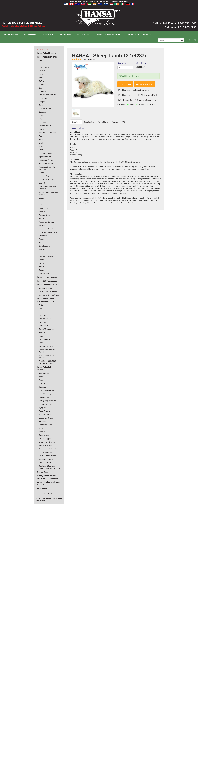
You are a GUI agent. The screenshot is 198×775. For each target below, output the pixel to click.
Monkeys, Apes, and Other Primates (48, 193)
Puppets (99, 34)
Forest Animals (44, 411)
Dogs (41, 115)
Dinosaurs (42, 112)
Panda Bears (43, 208)
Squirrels (42, 249)
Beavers (42, 71)
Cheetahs (42, 91)
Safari (41, 343)
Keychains (42, 421)
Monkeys (42, 428)
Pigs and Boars (44, 215)
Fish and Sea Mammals (47, 132)
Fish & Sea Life (44, 339)
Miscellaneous (44, 273)
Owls (40, 205)
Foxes (41, 139)
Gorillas (41, 150)
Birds (41, 77)
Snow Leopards (44, 246)
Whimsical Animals (45, 445)
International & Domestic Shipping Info (140, 100)
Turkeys (42, 253)
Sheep (41, 239)
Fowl (40, 136)
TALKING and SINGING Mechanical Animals (47, 362)
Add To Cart (125, 84)
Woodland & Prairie (46, 346)
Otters (41, 201)
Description (76, 122)
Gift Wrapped (144, 90)
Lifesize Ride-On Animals (48, 291)
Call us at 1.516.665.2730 (180, 27)
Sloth (41, 242)
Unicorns (42, 260)
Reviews (115, 122)
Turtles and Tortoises (46, 256)
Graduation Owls (45, 414)
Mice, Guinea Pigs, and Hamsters (47, 187)
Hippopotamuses (45, 156)
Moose (41, 198)
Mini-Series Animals (46, 459)
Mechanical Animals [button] (10, 34)
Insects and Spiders (46, 163)
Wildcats (42, 263)
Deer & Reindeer (45, 319)
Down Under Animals (46, 390)
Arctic (41, 305)
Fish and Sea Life (45, 404)
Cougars (42, 101)
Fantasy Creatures (45, 126)
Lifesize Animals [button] (65, 34)
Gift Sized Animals (45, 452)
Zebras (41, 270)
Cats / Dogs (43, 315)
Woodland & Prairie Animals (49, 449)
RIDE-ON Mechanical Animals (46, 356)
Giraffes (41, 143)
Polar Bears (43, 218)
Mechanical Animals (46, 425)
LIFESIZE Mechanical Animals (47, 350)
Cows (41, 105)
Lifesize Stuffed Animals (47, 456)
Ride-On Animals (45, 462)
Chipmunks (43, 98)
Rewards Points (150, 94)
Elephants (42, 122)
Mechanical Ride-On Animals (49, 295)
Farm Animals (44, 397)
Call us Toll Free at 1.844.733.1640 (174, 23)
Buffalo (41, 81)
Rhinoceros (43, 235)
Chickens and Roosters (47, 95)
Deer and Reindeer (46, 108)
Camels (41, 84)
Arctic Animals (44, 373)
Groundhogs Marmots (47, 153)
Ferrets (41, 129)
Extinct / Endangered (46, 329)
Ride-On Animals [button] (83, 34)
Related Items (103, 122)
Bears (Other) (44, 67)
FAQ (123, 122)
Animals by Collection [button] (113, 34)
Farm (41, 336)
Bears (41, 312)
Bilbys (41, 74)
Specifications (89, 122)
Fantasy (42, 332)
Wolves (41, 266)
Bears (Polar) (43, 64)
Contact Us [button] (147, 34)
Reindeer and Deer (46, 229)
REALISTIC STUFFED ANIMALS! (22, 23)
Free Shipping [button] (132, 34)
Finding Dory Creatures (47, 401)
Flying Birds (43, 407)
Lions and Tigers (45, 176)
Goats (41, 146)
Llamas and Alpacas (46, 179)
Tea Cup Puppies (45, 438)
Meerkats (42, 183)
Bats (40, 60)
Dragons (42, 119)
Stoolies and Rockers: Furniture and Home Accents (49, 467)
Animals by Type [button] (47, 34)
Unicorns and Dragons (47, 442)
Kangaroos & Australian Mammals (47, 168)
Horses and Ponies (46, 160)
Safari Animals (44, 435)
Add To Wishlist (145, 84)
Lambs (41, 172)
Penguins (42, 211)
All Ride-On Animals (46, 288)
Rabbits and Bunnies (46, 222)
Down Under (43, 325)
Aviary (41, 308)
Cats (40, 88)
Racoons (42, 225)
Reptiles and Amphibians (48, 232)
